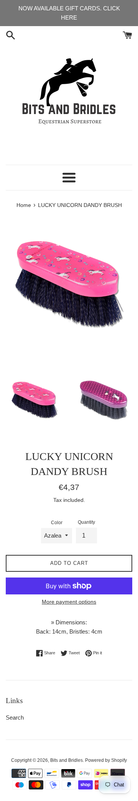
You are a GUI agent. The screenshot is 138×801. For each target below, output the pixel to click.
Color (56, 522)
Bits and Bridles (66, 760)
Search (15, 717)
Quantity (86, 522)
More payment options (69, 602)
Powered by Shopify (106, 760)
